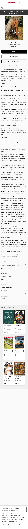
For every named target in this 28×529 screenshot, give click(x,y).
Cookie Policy (18, 525)
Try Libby (4, 11)
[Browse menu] (25, 8)
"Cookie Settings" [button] (18, 519)
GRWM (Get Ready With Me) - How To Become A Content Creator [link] (8, 376)
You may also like (7, 307)
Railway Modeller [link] (19, 351)
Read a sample (14, 56)
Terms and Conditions (7, 510)
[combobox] (11, 8)
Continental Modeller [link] (8, 351)
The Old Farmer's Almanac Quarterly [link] (19, 376)
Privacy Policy (18, 510)
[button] (14, 52)
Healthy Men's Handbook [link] (19, 325)
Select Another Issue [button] (14, 61)
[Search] (2, 8)
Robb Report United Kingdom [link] (8, 325)
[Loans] (22, 8)
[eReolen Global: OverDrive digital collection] (14, 3)
